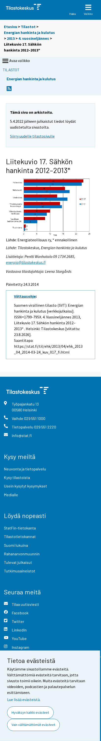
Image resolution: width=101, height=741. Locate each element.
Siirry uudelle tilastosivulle (32, 136)
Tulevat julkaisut (18, 562)
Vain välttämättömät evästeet (33, 724)
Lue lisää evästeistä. (23, 699)
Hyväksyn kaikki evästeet (30, 712)
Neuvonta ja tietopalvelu (25, 469)
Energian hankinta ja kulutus (29, 32)
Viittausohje (25, 296)
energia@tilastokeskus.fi (26, 262)
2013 (11, 38)
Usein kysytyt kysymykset (25, 486)
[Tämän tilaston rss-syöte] (9, 90)
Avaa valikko (19, 60)
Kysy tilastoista (17, 477)
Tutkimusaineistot (19, 570)
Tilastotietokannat (20, 536)
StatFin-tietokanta (20, 528)
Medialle (11, 494)
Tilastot (28, 26)
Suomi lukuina (16, 545)
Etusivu (10, 26)
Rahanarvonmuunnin (22, 553)
